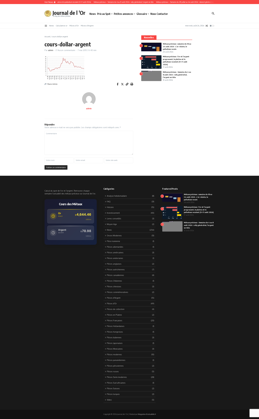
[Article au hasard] (207, 26)
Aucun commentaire (66, 50)
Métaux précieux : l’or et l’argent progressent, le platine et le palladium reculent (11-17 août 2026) (199, 209)
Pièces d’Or (74, 26)
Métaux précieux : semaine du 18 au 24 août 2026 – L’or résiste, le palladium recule (177, 46)
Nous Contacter (159, 13)
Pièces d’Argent (87, 26)
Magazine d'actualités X (147, 414)
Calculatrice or (61, 26)
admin (50, 50)
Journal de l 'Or (69, 12)
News (92, 13)
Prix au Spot (103, 13)
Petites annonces (123, 13)
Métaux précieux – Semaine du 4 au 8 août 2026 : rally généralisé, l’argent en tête (177, 74)
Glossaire (142, 13)
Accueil (47, 36)
